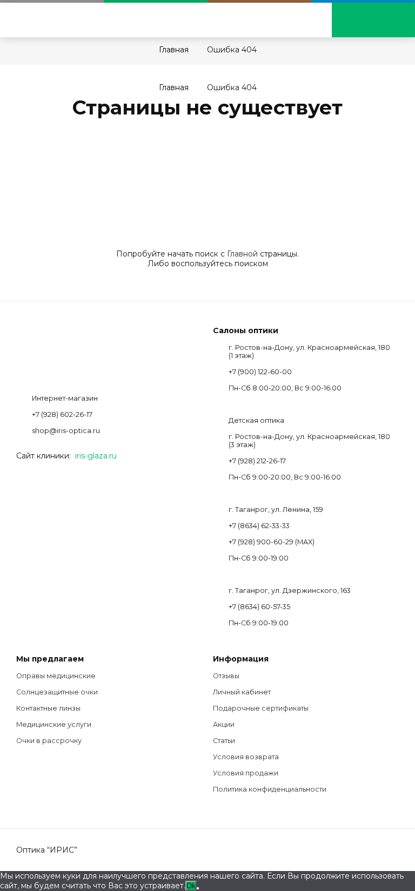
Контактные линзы (48, 708)
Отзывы (226, 676)
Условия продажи (245, 773)
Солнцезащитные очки (57, 692)
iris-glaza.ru (96, 456)
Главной (242, 254)
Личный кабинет (242, 692)
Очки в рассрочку (49, 741)
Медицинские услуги (53, 724)
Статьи (224, 741)
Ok (191, 886)
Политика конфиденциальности (269, 789)
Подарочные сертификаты (261, 708)
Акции (224, 724)
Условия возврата (246, 757)
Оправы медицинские (56, 676)
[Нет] (198, 888)
